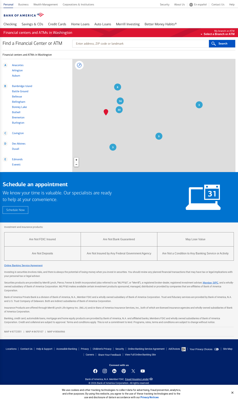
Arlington (17, 70)
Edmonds (17, 159)
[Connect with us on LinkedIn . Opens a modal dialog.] (114, 371)
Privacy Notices (149, 397)
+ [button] (76, 160)
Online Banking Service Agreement (23, 265)
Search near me (79, 65)
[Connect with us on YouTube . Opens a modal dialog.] (143, 371)
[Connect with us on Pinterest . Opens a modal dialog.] (124, 371)
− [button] (76, 164)
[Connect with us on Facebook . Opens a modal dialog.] (95, 371)
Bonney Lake (19, 107)
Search (222, 43)
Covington (18, 133)
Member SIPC (210, 282)
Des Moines (18, 143)
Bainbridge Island (22, 86)
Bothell (16, 112)
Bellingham (18, 101)
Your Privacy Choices (201, 349)
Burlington (18, 122)
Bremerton (18, 117)
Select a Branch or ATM (219, 34)
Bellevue (17, 96)
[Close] (232, 392)
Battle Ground (20, 91)
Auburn (16, 75)
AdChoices (174, 348)
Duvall (15, 148)
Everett (16, 164)
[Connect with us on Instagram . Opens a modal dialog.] (105, 371)
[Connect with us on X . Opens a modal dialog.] (133, 371)
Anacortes (18, 65)
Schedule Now (15, 210)
